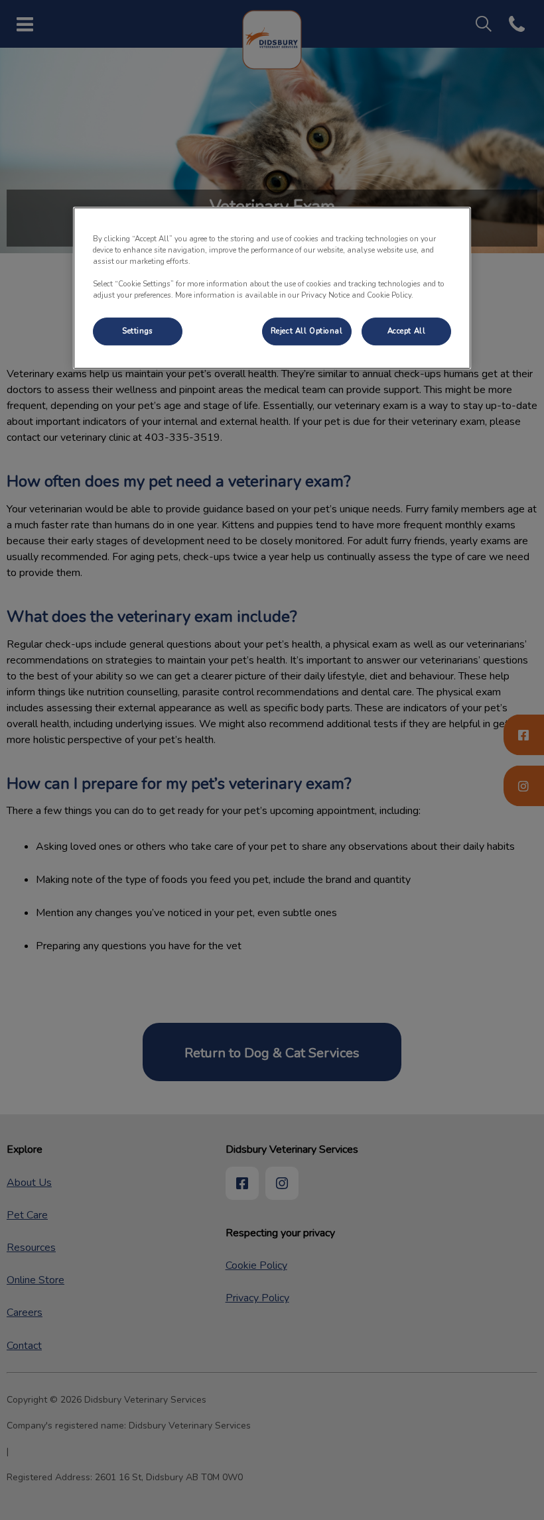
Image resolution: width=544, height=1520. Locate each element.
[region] (272, 288)
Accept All (406, 330)
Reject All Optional (307, 330)
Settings (137, 330)
